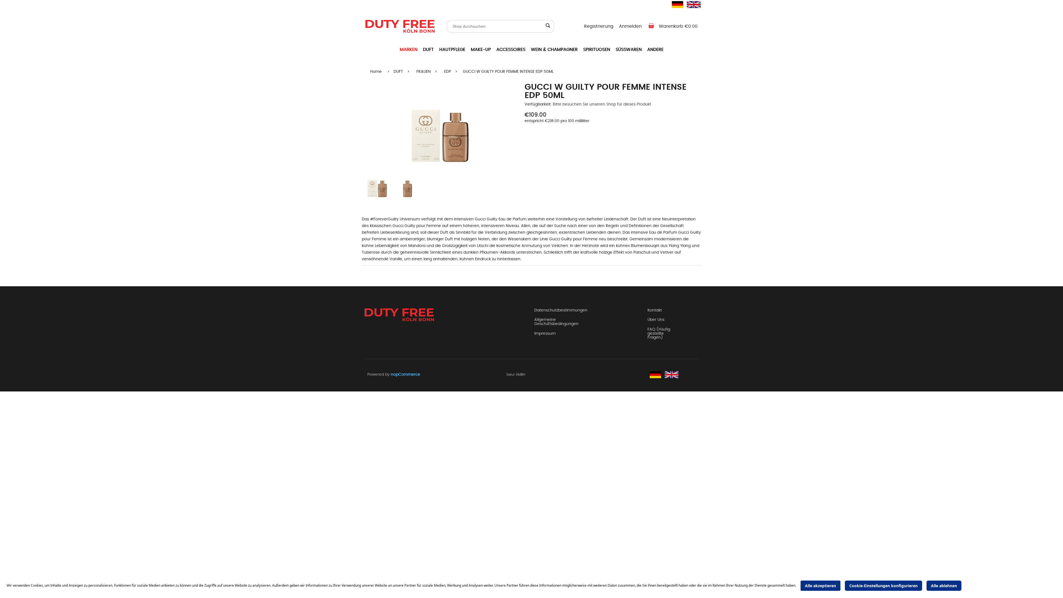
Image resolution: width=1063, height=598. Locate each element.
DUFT (428, 49)
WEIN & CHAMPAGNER (554, 49)
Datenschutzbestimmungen (560, 310)
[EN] (690, 4)
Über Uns (655, 320)
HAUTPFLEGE (452, 49)
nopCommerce (405, 375)
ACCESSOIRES (510, 49)
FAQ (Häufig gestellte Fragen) (658, 333)
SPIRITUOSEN (596, 49)
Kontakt (654, 310)
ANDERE (655, 49)
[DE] (675, 4)
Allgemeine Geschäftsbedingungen (556, 322)
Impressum (545, 334)
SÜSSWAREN (629, 49)
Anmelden (630, 26)
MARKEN (408, 49)
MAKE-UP (481, 49)
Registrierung (598, 26)
